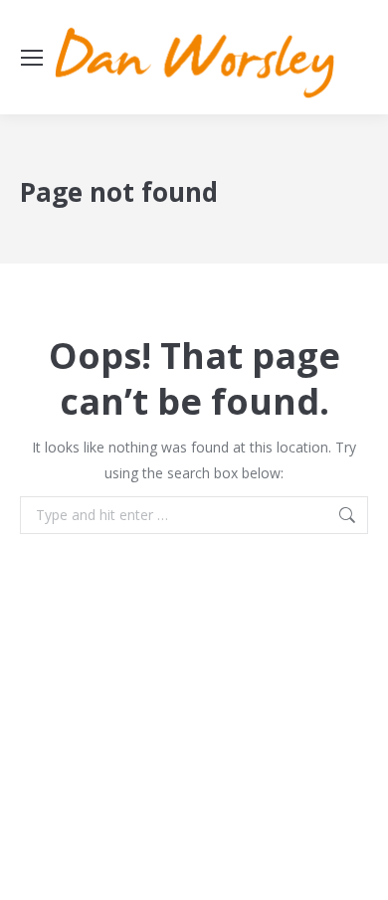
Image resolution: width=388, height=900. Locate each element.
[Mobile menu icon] (32, 58)
